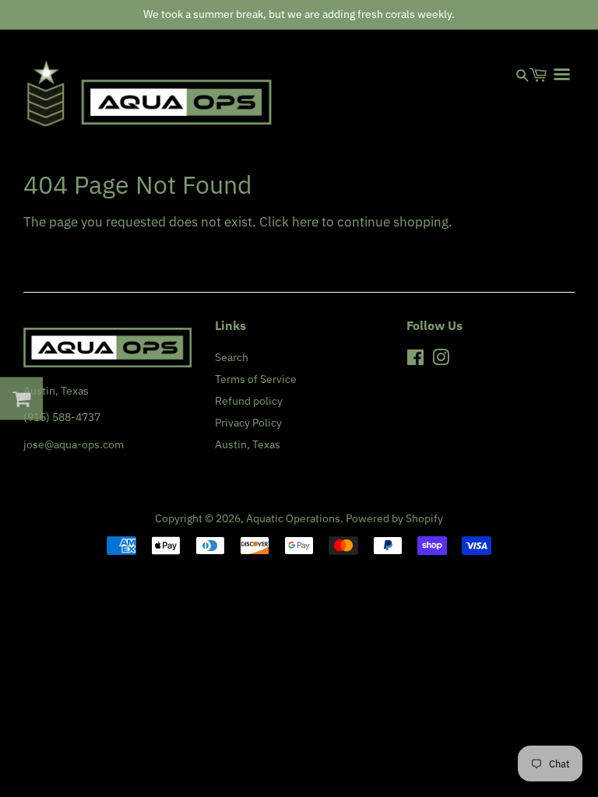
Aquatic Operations (293, 518)
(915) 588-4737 (61, 416)
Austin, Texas (247, 444)
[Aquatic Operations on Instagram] (440, 360)
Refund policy (249, 400)
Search (231, 356)
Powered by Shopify (394, 518)
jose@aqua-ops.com (73, 444)
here (305, 221)
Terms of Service (256, 378)
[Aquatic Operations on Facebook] (415, 360)
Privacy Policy (248, 422)
